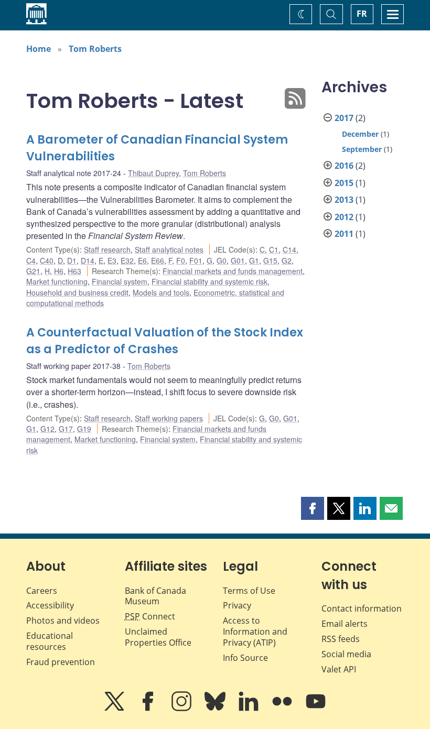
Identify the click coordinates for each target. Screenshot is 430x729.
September (362, 149)
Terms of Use (249, 590)
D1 (72, 260)
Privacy (237, 605)
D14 (87, 260)
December (360, 134)
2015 (344, 183)
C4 (31, 260)
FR (362, 13)
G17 (66, 428)
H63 (74, 271)
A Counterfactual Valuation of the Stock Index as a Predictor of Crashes (164, 340)
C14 (289, 249)
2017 (344, 118)
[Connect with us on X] (115, 708)
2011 (344, 234)
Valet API (338, 669)
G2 (287, 260)
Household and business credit (77, 292)
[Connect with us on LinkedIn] (249, 708)
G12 (47, 428)
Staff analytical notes (169, 249)
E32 (127, 260)
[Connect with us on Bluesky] (216, 708)
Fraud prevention (60, 662)
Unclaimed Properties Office (158, 637)
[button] (312, 508)
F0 (180, 260)
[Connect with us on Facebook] (149, 708)
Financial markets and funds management (233, 271)
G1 (254, 260)
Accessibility (50, 605)
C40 (46, 260)
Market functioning (57, 281)
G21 (33, 271)
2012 (344, 217)
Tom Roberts (95, 49)
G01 (238, 260)
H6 (58, 271)
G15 (270, 260)
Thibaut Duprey (153, 173)
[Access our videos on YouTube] (315, 708)
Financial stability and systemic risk (209, 281)
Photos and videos (63, 620)
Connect (150, 616)
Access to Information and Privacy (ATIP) (255, 631)
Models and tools (161, 292)
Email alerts (344, 623)
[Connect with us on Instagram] (182, 708)
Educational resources (49, 641)
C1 (273, 249)
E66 (157, 260)
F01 (195, 260)
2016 (344, 165)
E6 (142, 260)
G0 (222, 260)
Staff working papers (169, 418)
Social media (346, 654)
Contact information (361, 608)
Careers (41, 590)
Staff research (107, 249)
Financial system (119, 281)
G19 (84, 428)
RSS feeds (340, 639)
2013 (344, 199)
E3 (112, 260)
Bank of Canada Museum (155, 596)
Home (38, 49)
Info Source (245, 657)
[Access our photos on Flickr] (283, 708)
